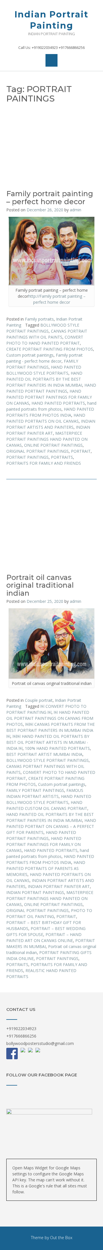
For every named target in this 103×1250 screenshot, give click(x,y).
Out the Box (61, 1237)
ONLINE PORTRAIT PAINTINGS (53, 445)
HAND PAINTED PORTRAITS (58, 403)
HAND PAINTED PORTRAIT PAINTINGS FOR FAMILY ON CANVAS (49, 397)
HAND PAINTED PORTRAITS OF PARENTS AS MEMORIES (45, 868)
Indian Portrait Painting (51, 20)
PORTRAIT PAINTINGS (27, 457)
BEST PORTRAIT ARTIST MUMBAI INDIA (44, 754)
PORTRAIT (81, 451)
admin (75, 209)
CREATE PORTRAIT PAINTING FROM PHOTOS (49, 349)
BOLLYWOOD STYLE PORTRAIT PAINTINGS (47, 760)
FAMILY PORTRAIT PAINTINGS (35, 790)
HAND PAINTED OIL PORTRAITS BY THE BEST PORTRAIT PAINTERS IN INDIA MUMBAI (44, 379)
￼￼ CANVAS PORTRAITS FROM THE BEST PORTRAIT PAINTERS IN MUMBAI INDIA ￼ (50, 730)
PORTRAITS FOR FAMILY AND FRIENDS (43, 463)
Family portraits (39, 319)
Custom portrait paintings (30, 355)
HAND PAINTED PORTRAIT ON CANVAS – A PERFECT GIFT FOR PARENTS (51, 826)
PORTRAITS (62, 457)
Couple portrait (39, 700)
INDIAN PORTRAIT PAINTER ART (59, 886)
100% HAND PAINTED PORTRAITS (57, 748)
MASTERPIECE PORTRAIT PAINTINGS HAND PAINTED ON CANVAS (47, 439)
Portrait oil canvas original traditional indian (40, 585)
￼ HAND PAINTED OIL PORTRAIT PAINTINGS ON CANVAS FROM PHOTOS (49, 718)
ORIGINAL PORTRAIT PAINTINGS (37, 451)
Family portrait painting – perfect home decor (49, 197)
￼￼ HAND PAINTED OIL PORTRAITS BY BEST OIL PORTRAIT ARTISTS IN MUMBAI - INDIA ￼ (47, 742)
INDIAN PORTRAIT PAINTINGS (35, 892)
